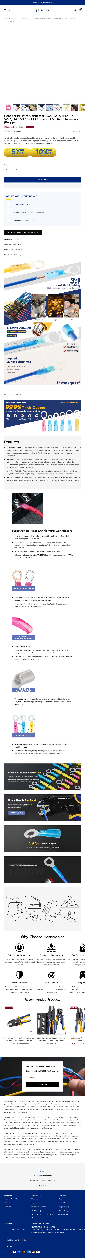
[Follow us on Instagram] (13, 1229)
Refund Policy (63, 1211)
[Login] (75, 10)
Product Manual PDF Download (23, 232)
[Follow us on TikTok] (24, 1229)
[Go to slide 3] (43, 1185)
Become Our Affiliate (11, 1199)
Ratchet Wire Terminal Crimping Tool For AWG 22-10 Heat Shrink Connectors (19, 1039)
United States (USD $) (12, 1240)
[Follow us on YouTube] (18, 1229)
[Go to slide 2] (41, 1185)
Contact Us (62, 1203)
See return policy (32, 220)
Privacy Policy (36, 1211)
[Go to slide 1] (39, 1185)
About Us (34, 1199)
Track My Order (63, 1215)
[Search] (9, 10)
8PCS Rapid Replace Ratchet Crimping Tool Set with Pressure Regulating (51, 1039)
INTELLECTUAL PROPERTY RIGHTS (42, 1216)
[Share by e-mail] (20, 394)
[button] (42, 186)
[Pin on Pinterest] (13, 394)
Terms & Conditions (38, 1207)
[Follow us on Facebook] (7, 1229)
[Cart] (80, 10)
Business (7, 1207)
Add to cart (42, 180)
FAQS (60, 1199)
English (26, 1240)
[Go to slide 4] (45, 1185)
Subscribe (42, 1084)
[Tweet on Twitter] (17, 394)
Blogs (33, 1203)
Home (6, 19)
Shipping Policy (63, 1207)
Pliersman (8, 1203)
